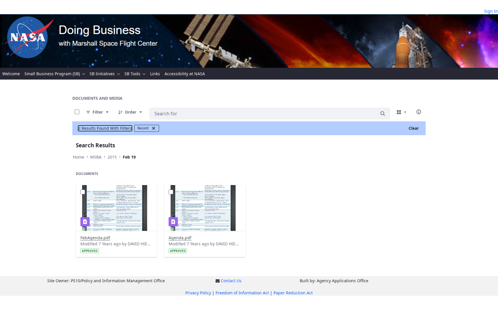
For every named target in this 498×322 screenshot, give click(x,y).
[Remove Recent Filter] (153, 128)
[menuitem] (11, 74)
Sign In (491, 11)
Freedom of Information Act (242, 292)
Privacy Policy (198, 292)
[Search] (382, 113)
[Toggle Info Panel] (418, 111)
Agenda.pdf (180, 237)
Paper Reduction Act (293, 292)
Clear (414, 128)
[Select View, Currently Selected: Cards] (402, 111)
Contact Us (231, 280)
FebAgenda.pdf (95, 237)
